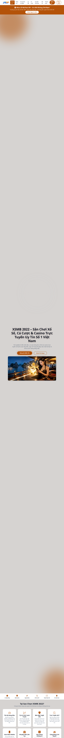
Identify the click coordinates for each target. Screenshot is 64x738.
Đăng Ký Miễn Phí (25, 353)
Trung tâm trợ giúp (22, 2)
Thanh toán (46, 2)
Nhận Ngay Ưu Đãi (32, 12)
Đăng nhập (58, 2)
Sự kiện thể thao (37, 2)
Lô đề (28, 2)
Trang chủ (12, 2)
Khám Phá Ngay (40, 353)
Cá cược (32, 2)
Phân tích (17, 2)
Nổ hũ (42, 2)
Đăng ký (52, 2)
